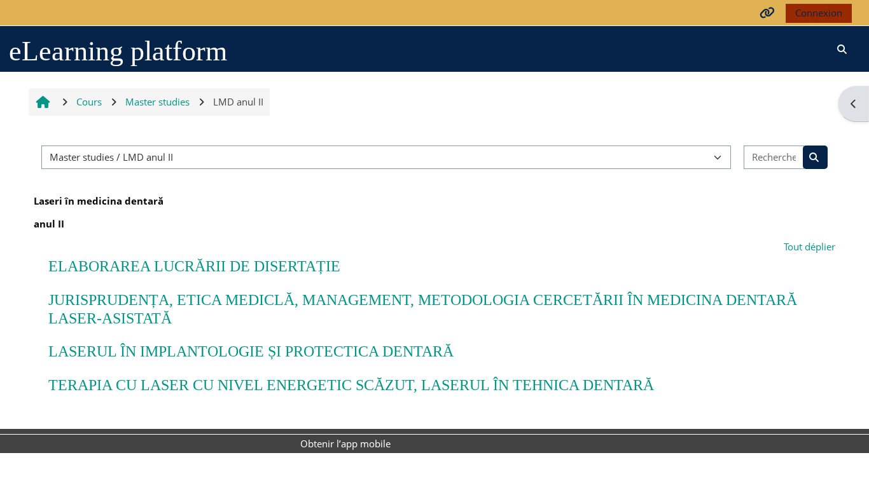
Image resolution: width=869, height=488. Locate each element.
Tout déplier (809, 246)
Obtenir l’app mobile (345, 443)
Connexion (818, 12)
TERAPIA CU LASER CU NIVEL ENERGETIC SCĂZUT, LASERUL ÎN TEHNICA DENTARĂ (351, 385)
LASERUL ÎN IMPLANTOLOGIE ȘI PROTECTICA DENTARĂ (251, 351)
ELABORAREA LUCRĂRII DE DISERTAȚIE (194, 266)
